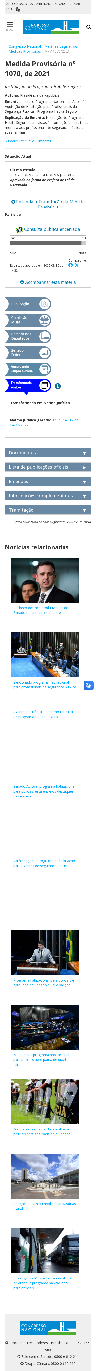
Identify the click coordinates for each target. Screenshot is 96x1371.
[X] (76, 265)
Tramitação (21, 510)
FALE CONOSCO (16, 4)
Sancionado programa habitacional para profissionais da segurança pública (44, 684)
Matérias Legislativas (61, 46)
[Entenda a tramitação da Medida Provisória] (58, 386)
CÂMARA (76, 4)
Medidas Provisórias (25, 51)
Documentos (22, 453)
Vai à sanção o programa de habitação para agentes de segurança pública (44, 863)
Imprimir (44, 141)
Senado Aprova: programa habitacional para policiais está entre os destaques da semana (44, 791)
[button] (71, 265)
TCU (9, 9)
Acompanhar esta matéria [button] (50, 282)
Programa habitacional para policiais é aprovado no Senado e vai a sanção (43, 982)
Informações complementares (41, 496)
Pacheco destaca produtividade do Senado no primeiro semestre (40, 610)
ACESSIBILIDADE (41, 4)
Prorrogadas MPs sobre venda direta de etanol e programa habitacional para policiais (42, 1283)
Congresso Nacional (25, 46)
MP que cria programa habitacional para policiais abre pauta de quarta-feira (41, 1059)
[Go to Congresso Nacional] (51, 27)
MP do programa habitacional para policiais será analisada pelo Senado (42, 1131)
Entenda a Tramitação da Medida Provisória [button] (50, 204)
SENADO (61, 4)
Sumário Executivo (19, 141)
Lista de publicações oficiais (38, 467)
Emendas (18, 481)
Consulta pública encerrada (51, 229)
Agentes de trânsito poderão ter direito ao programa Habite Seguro (44, 714)
